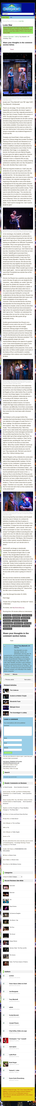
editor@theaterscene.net (9, 766)
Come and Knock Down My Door (19, 814)
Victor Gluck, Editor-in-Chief (18, 983)
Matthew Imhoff (18, 623)
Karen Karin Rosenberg (16, 1078)
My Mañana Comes (16, 864)
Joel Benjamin (13, 991)
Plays (8, 21)
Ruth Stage (7, 626)
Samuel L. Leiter (14, 1070)
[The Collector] (6, 692)
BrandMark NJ (16, 615)
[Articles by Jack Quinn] (5, 1050)
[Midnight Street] (6, 709)
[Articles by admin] (5, 1010)
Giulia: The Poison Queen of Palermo (19, 962)
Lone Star (24, 620)
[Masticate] (6, 895)
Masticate (12, 892)
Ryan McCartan (16, 626)
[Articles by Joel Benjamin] (5, 995)
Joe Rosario (7, 620)
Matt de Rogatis (8, 623)
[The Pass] (6, 930)
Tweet (12, 49)
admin (11, 1007)
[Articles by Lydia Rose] (5, 1058)
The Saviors (12, 955)
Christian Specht (27, 615)
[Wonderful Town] (6, 703)
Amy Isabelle (7, 615)
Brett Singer (13, 1062)
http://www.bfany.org (18, 607)
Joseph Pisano (14, 1023)
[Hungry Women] (6, 943)
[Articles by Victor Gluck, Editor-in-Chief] (5, 987)
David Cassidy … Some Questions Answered (16, 787)
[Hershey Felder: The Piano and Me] (6, 950)
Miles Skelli (28, 623)
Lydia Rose (12, 1054)
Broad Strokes (13, 906)
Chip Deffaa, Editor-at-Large (18, 1031)
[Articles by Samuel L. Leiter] (5, 1073)
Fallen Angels (16, 832)
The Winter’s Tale (14, 920)
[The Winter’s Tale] (6, 923)
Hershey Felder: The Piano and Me (18, 948)
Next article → (28, 679)
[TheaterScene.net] (18, 8)
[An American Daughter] (6, 916)
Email (5, 743)
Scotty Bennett (14, 1015)
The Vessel (12, 934)
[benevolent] (6, 888)
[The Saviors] (6, 957)
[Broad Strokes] (6, 909)
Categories (6, 876)
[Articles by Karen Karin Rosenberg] (5, 1081)
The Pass (12, 927)
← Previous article (9, 679)
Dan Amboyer (7, 618)
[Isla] (6, 902)
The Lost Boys (16, 823)
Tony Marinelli (22, 36)
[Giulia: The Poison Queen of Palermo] (6, 964)
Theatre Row (25, 626)
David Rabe (16, 618)
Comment (6, 725)
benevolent (12, 885)
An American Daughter (15, 913)
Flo (8, 827)
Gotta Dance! (14, 818)
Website (15, 674)
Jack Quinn (12, 1046)
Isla (11, 17)
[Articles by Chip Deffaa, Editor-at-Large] (5, 1034)
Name (5, 738)
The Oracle (13, 844)
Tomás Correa (7, 628)
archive (11, 975)
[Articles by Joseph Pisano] (5, 1026)
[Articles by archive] (5, 979)
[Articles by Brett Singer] (5, 1066)
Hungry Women (13, 941)
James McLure (25, 618)
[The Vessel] (6, 937)
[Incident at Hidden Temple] (6, 697)
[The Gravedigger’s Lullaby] (6, 714)
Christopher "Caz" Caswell (17, 1039)
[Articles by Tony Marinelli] (5, 1002)
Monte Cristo (12, 855)
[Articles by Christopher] (5, 1042)
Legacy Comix (16, 620)
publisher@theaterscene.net (11, 763)
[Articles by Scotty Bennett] (5, 1018)
